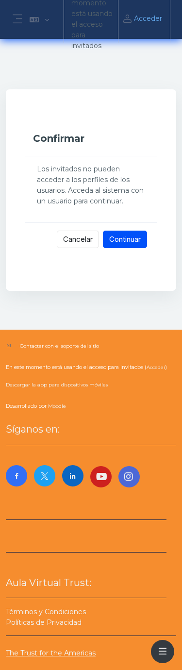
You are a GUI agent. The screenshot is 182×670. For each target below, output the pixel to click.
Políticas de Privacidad (44, 622)
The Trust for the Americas (51, 653)
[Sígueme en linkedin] (72, 475)
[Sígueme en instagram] (129, 476)
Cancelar (78, 239)
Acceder (148, 18)
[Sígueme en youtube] (101, 476)
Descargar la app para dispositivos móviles (57, 385)
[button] (39, 19)
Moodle (57, 406)
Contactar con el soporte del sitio (59, 346)
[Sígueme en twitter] (44, 475)
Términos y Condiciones (46, 611)
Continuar (125, 239)
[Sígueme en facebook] (16, 475)
